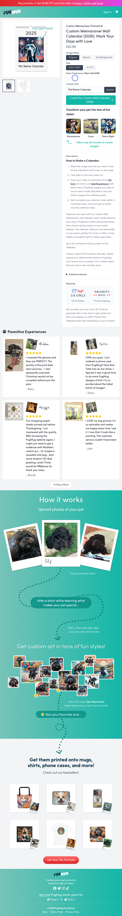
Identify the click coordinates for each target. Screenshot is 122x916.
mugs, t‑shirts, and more (89, 3)
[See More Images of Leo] (97, 798)
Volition (71, 908)
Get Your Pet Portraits (61, 860)
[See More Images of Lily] (97, 834)
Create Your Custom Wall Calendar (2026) (90, 99)
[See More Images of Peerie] (24, 834)
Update (110, 89)
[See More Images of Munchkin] (61, 834)
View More (62, 484)
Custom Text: (72, 83)
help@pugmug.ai (100, 183)
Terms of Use (56, 911)
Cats (70, 899)
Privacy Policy (72, 911)
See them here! (95, 701)
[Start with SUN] (75, 77)
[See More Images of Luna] (61, 798)
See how (44, 895)
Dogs (54, 899)
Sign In (108, 12)
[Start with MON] (68, 77)
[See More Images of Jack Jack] (24, 798)
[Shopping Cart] (116, 12)
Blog (45, 911)
